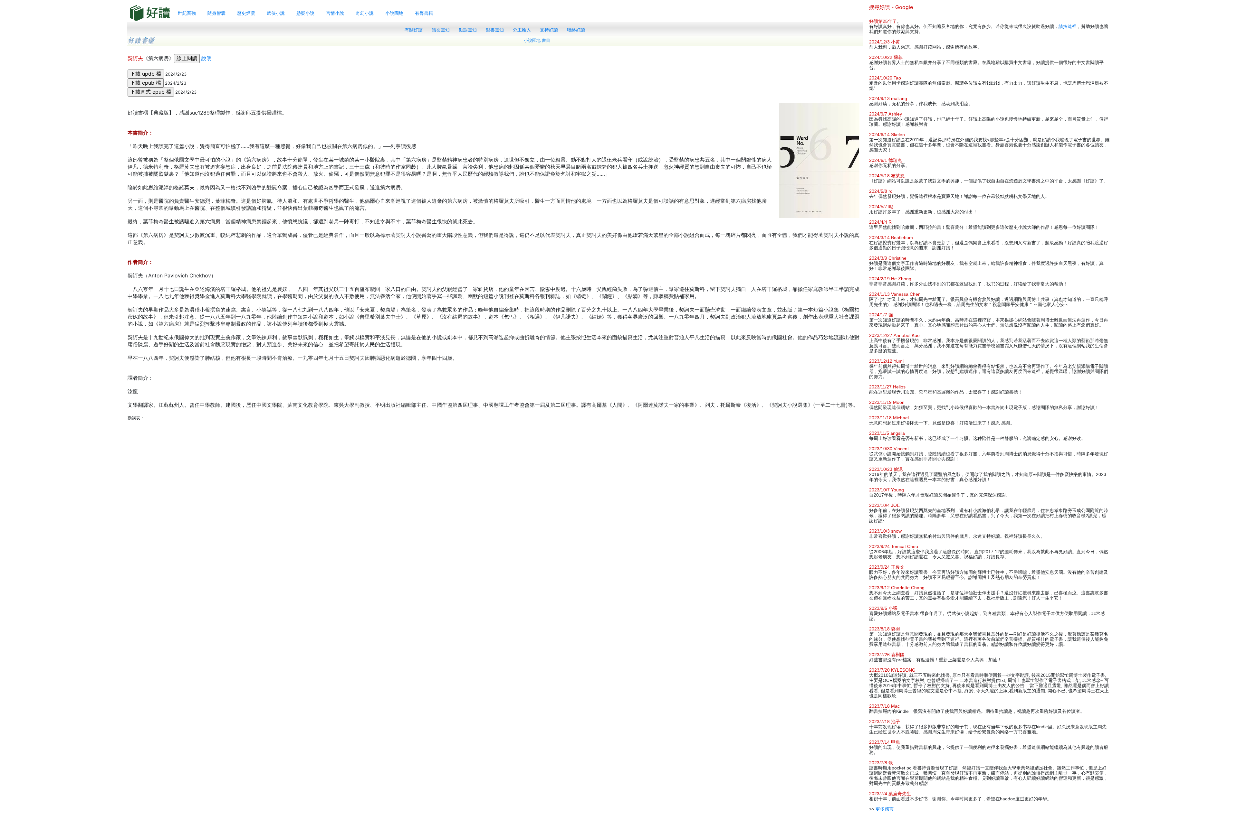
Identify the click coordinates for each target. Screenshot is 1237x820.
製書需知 (495, 30)
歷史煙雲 (246, 13)
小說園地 (394, 13)
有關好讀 (414, 30)
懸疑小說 (305, 13)
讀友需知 (441, 30)
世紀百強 (187, 13)
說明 (206, 58)
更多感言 (885, 809)
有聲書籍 (424, 13)
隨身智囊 (216, 13)
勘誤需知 (468, 30)
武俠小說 (276, 13)
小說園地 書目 (537, 40)
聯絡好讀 (576, 30)
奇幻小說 (365, 13)
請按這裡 (1068, 26)
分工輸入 (522, 30)
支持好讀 (549, 30)
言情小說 (335, 13)
